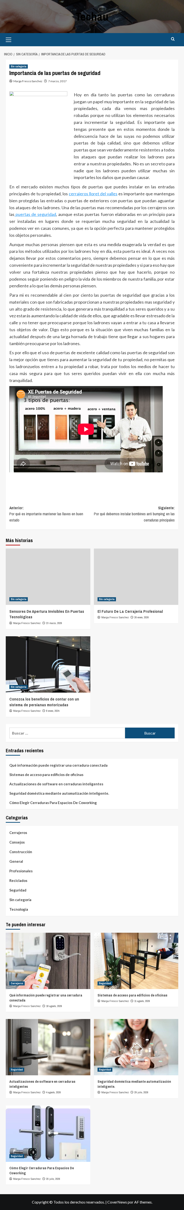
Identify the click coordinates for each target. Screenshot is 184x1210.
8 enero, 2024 (52, 710)
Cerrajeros (18, 832)
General (16, 861)
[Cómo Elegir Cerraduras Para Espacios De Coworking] (48, 1134)
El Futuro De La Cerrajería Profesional (130, 611)
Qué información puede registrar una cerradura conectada (58, 765)
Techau (92, 16)
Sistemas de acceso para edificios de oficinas (46, 774)
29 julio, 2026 (141, 1092)
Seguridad (17, 890)
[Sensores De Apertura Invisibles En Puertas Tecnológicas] (48, 577)
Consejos (17, 842)
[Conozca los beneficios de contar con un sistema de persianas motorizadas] (48, 664)
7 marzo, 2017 (57, 81)
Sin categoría (18, 66)
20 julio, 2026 (53, 1179)
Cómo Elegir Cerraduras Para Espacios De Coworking (53, 802)
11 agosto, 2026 (142, 1001)
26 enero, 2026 (141, 617)
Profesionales (21, 871)
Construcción (20, 852)
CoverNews (117, 1202)
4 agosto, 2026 (53, 1092)
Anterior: (46, 514)
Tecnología (18, 909)
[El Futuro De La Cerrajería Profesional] (136, 577)
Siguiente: (134, 514)
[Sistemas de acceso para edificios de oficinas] (136, 961)
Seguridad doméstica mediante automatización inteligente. (59, 793)
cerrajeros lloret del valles (93, 193)
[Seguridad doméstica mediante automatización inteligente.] (136, 1047)
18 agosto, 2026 (54, 1006)
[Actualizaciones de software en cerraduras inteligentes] (48, 1047)
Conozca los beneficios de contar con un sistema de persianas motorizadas (44, 701)
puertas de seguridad (35, 214)
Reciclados (18, 880)
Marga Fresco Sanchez (27, 81)
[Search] (173, 39)
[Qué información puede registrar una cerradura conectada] (48, 961)
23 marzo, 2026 (54, 623)
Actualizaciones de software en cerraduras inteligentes (56, 784)
